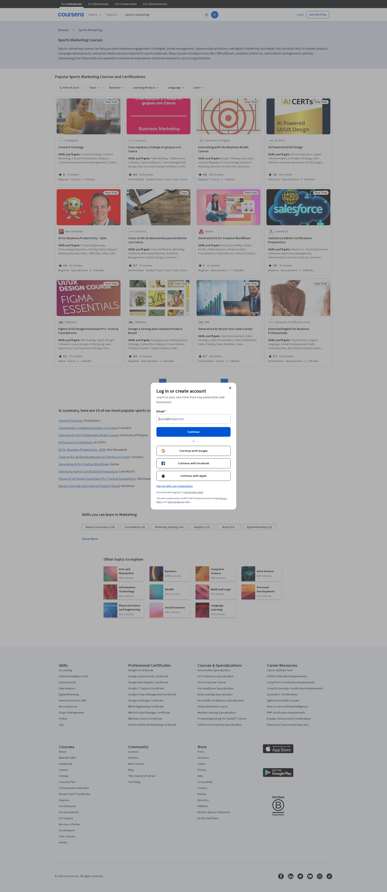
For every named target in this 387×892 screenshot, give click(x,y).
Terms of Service (175, 502)
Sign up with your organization (174, 486)
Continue (193, 432)
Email (161, 411)
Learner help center (193, 492)
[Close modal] (230, 387)
